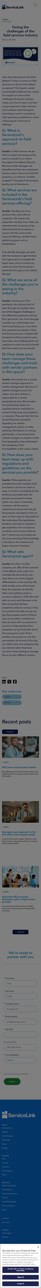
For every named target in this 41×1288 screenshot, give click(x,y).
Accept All (20, 1284)
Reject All (20, 1277)
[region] (20, 1266)
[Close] (38, 1246)
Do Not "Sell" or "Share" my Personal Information (20, 1270)
